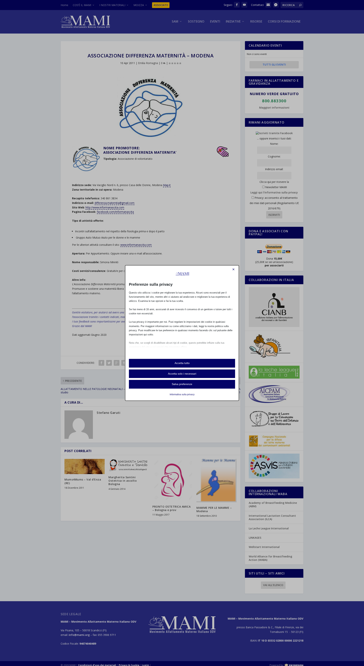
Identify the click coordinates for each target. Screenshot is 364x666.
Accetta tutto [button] (182, 363)
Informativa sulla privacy (182, 394)
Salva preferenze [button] (182, 384)
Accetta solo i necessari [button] (182, 373)
